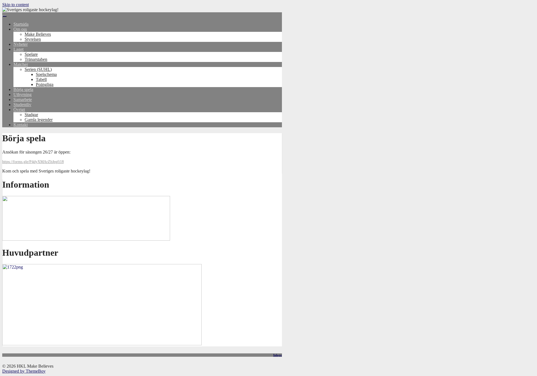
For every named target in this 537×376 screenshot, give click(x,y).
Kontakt (20, 124)
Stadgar (31, 114)
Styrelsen (33, 39)
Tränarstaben (36, 59)
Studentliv (22, 104)
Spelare (31, 54)
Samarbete (22, 99)
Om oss (20, 29)
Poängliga (44, 84)
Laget (18, 49)
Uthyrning (22, 94)
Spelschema (46, 74)
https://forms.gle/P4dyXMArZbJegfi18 (33, 162)
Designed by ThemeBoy (24, 371)
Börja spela (23, 89)
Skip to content (15, 4)
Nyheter (20, 44)
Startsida (21, 24)
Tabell (41, 79)
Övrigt (19, 109)
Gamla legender (39, 119)
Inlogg (277, 355)
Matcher (20, 64)
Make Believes (38, 34)
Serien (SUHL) (38, 69)
